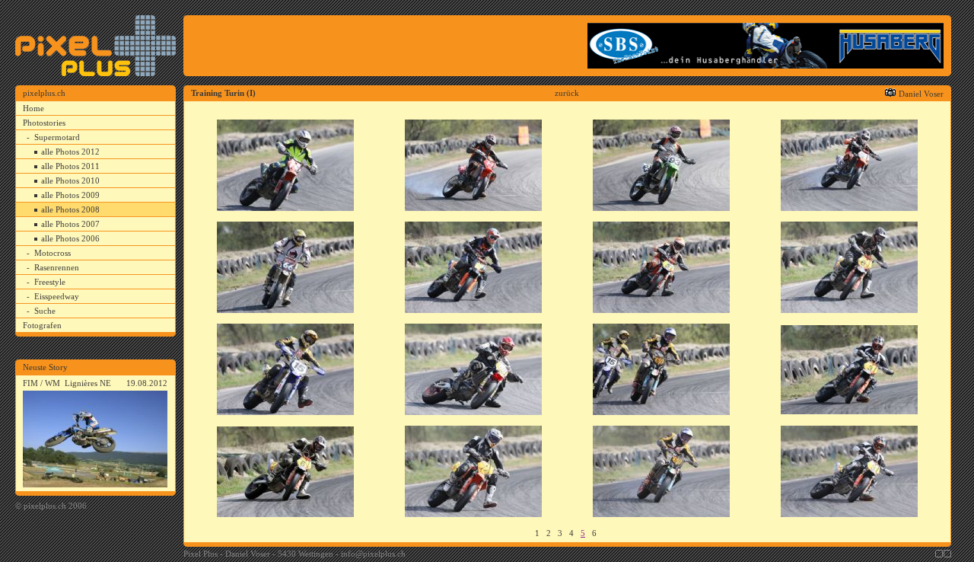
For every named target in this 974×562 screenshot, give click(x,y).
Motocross (52, 252)
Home (33, 108)
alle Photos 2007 (70, 223)
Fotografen (42, 325)
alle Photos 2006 (70, 238)
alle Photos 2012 (70, 151)
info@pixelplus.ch (373, 553)
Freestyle (49, 281)
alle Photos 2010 (70, 180)
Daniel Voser (921, 93)
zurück (567, 92)
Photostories (44, 122)
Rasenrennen (56, 267)
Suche (45, 310)
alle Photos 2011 (70, 166)
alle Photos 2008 (70, 209)
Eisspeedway (56, 296)
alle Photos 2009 (70, 195)
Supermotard (57, 137)
